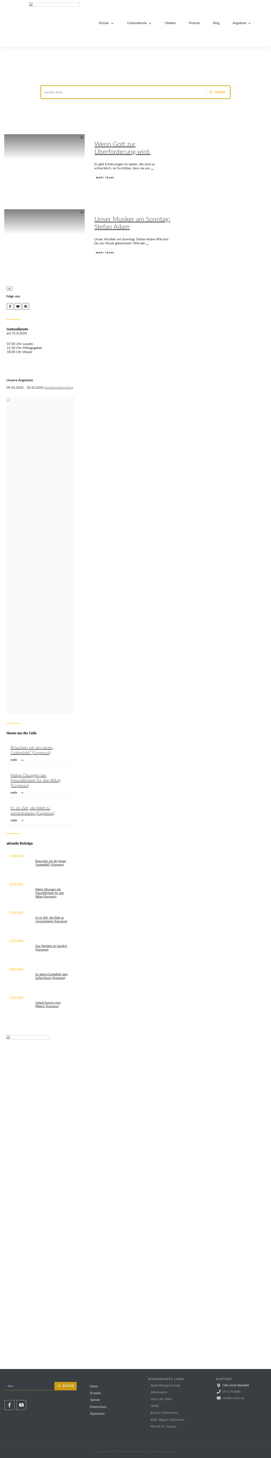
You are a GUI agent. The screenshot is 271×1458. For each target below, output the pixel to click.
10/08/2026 (16, 884)
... (152, 168)
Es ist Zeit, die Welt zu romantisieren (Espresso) (40, 814)
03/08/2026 (16, 912)
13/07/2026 (16, 997)
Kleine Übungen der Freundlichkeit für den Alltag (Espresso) (40, 784)
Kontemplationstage (58, 387)
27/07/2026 (16, 940)
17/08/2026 (16, 855)
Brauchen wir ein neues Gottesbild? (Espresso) (40, 753)
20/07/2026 (16, 969)
